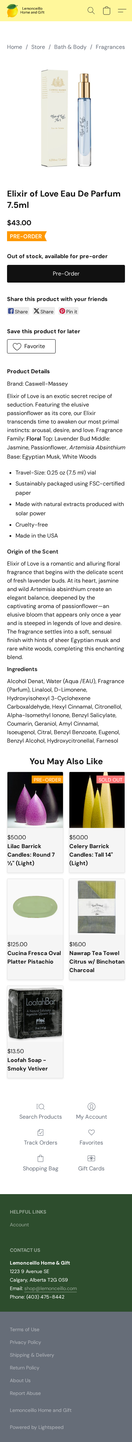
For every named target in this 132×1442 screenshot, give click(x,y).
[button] (27, 10)
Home (14, 47)
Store (38, 47)
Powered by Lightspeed (37, 1427)
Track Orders (40, 1142)
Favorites (91, 1142)
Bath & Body (70, 47)
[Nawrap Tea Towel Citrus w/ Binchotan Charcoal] (97, 907)
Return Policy (24, 1367)
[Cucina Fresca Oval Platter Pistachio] (35, 907)
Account (19, 1224)
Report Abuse (25, 1393)
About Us (20, 1380)
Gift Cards (91, 1168)
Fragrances (110, 47)
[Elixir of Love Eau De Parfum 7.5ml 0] (66, 118)
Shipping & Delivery (32, 1355)
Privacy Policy (25, 1342)
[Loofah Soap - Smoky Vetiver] (35, 1014)
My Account (91, 1116)
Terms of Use (24, 1329)
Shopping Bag (40, 1168)
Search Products (40, 1116)
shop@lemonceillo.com (50, 1288)
